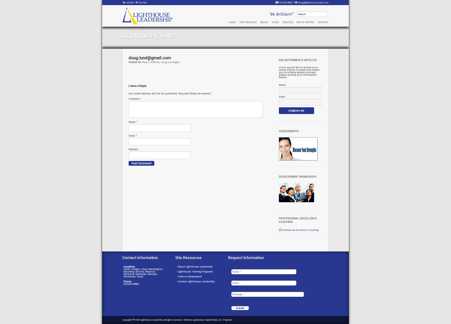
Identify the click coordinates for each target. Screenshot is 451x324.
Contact (323, 22)
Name (133, 122)
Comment (135, 98)
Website (133, 149)
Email (133, 135)
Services (287, 22)
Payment (228, 320)
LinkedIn (130, 2)
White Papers (305, 22)
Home (232, 22)
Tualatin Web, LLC (212, 320)
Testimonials (248, 22)
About (264, 22)
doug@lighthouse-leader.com (313, 2)
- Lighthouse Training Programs (194, 271)
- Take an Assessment (189, 276)
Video (275, 22)
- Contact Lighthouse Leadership (195, 281)
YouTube (142, 2)
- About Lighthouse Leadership (194, 266)
